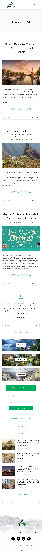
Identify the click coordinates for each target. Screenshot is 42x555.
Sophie (8, 117)
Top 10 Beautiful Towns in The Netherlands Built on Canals (21, 48)
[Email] (37, 117)
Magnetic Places (21, 40)
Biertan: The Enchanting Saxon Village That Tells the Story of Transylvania (28, 442)
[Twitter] (18, 539)
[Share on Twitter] (32, 117)
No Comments (28, 56)
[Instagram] (23, 539)
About (13, 532)
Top (21, 551)
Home (6, 532)
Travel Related (21, 127)
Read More (21, 317)
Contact (21, 532)
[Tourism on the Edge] (10, 5)
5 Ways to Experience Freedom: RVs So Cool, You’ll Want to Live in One (27, 469)
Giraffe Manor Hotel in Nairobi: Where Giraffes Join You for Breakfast (28, 456)
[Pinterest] (34, 117)
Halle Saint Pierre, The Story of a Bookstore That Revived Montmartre (28, 482)
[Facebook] (13, 539)
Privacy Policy (32, 532)
